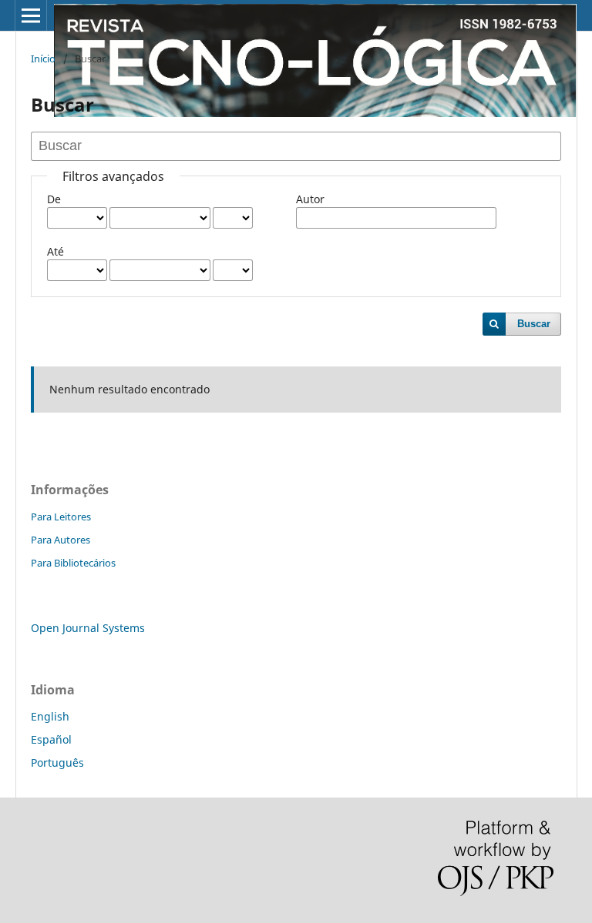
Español (51, 739)
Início (43, 58)
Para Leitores (61, 516)
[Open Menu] (30, 15)
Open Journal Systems (88, 627)
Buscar (533, 323)
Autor (310, 199)
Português (57, 762)
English (50, 716)
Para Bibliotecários (73, 563)
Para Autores (60, 540)
